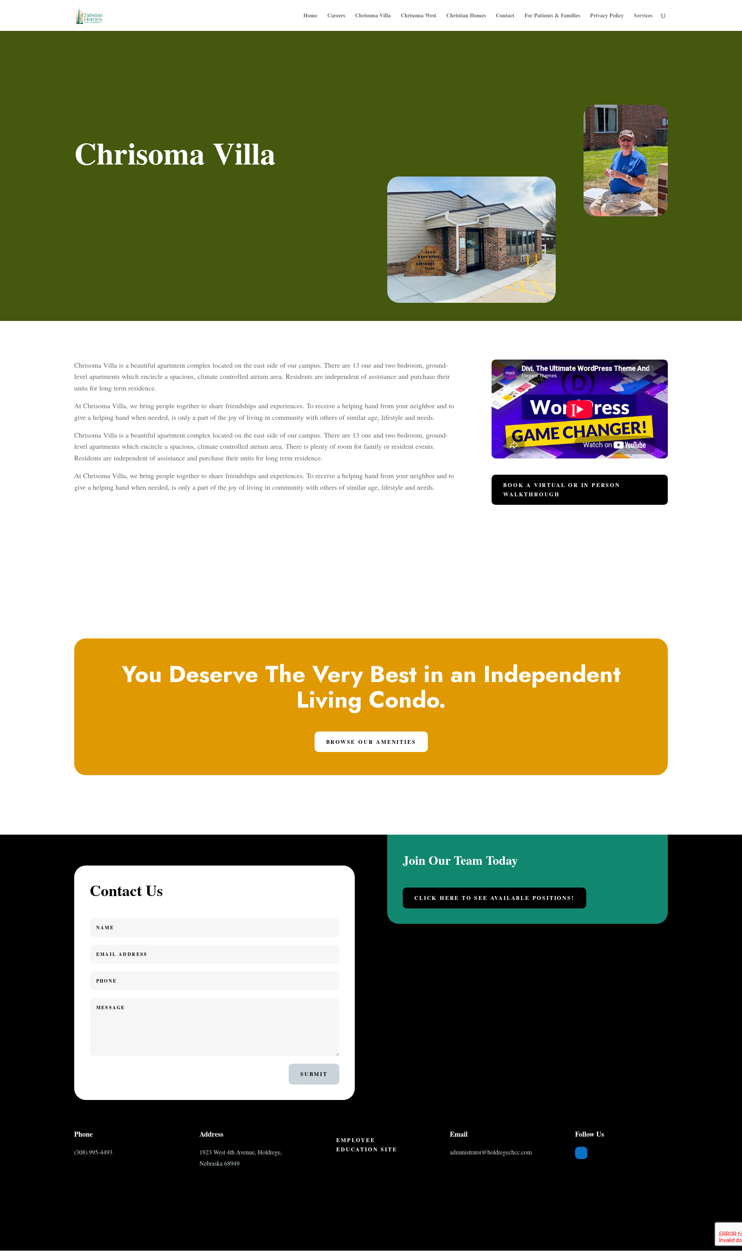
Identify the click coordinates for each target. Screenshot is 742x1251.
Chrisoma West (418, 16)
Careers (336, 16)
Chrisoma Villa (373, 16)
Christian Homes (466, 16)
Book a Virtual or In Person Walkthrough (561, 489)
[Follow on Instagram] (612, 1153)
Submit (314, 1074)
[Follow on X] (597, 1153)
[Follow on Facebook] (581, 1153)
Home (310, 16)
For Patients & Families (552, 16)
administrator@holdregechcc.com (491, 1152)
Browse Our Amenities (371, 742)
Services (643, 16)
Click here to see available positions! (494, 898)
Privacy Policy (607, 16)
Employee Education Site (366, 1144)
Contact (505, 16)
